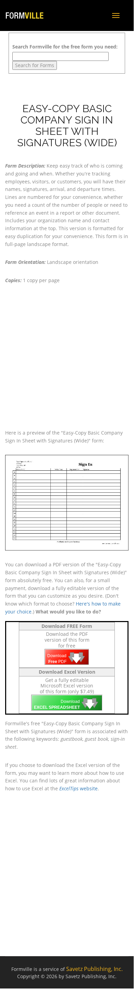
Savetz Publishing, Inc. (94, 969)
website (78, 788)
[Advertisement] (67, 357)
